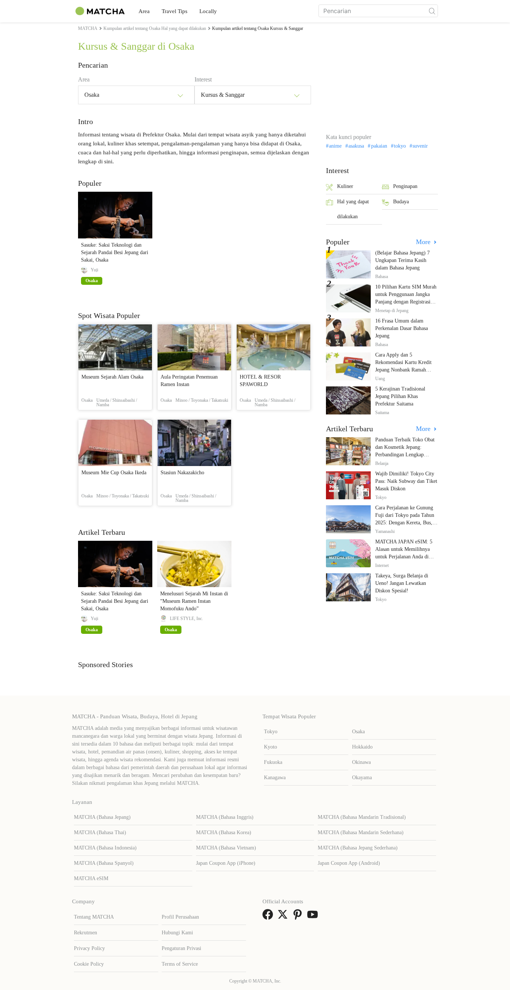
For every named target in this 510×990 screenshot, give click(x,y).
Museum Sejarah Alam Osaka (112, 377)
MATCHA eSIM (91, 878)
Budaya (401, 201)
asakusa (356, 146)
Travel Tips (174, 11)
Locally (208, 11)
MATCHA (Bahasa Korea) (223, 832)
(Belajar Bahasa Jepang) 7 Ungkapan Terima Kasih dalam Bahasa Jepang (402, 260)
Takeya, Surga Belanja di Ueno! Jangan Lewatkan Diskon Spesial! (401, 583)
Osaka (358, 731)
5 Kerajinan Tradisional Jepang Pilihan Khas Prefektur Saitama (400, 396)
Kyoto (270, 747)
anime (335, 146)
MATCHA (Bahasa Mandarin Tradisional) (362, 817)
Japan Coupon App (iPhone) (225, 863)
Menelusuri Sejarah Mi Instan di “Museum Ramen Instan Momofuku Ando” (194, 601)
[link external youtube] (314, 917)
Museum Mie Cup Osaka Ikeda (113, 472)
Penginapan (405, 186)
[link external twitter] (284, 917)
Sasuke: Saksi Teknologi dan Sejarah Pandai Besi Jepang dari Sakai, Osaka (114, 252)
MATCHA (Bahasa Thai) (100, 832)
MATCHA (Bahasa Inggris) (225, 817)
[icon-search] (432, 10)
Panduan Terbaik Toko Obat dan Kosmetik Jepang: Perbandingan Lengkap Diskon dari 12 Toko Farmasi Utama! (406, 454)
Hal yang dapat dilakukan (353, 209)
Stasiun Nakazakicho (182, 472)
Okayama (362, 777)
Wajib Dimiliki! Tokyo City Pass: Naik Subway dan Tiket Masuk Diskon (406, 481)
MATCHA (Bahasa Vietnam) (226, 848)
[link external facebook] (269, 917)
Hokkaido (362, 747)
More (424, 242)
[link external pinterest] (299, 917)
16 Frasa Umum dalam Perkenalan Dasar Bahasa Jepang (401, 328)
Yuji (94, 270)
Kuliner (345, 186)
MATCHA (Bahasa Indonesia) (105, 848)
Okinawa (361, 762)
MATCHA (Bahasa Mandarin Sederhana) (361, 832)
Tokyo (270, 731)
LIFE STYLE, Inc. (186, 618)
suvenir (420, 146)
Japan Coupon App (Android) (349, 863)
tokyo (400, 146)
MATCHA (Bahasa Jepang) (102, 817)
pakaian (379, 146)
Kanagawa (275, 777)
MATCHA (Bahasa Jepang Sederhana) (358, 848)
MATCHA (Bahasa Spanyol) (104, 863)
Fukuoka (273, 762)
